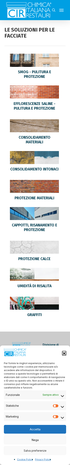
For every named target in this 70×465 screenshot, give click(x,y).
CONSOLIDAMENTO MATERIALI (34, 139)
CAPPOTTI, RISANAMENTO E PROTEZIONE (34, 227)
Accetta (35, 429)
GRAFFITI (34, 315)
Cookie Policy (25, 459)
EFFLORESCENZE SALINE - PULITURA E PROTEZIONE (34, 106)
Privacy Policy (43, 459)
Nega (35, 440)
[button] (64, 353)
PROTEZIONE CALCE (34, 259)
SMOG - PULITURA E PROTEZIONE (34, 74)
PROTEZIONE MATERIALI (34, 198)
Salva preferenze (35, 450)
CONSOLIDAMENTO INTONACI (34, 169)
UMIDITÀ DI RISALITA (35, 286)
